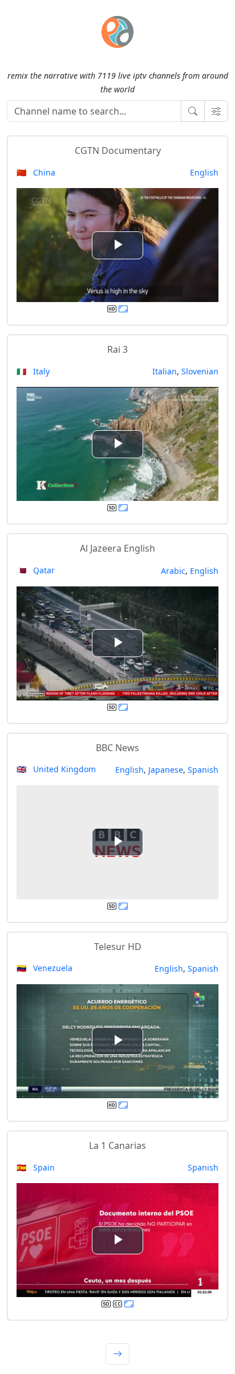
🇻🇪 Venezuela (44, 968)
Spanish (203, 769)
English (204, 172)
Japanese (165, 769)
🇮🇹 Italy (33, 371)
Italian (164, 371)
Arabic (173, 570)
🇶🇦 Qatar (36, 570)
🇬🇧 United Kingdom (56, 769)
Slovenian (199, 371)
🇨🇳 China (36, 172)
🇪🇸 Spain (36, 1167)
